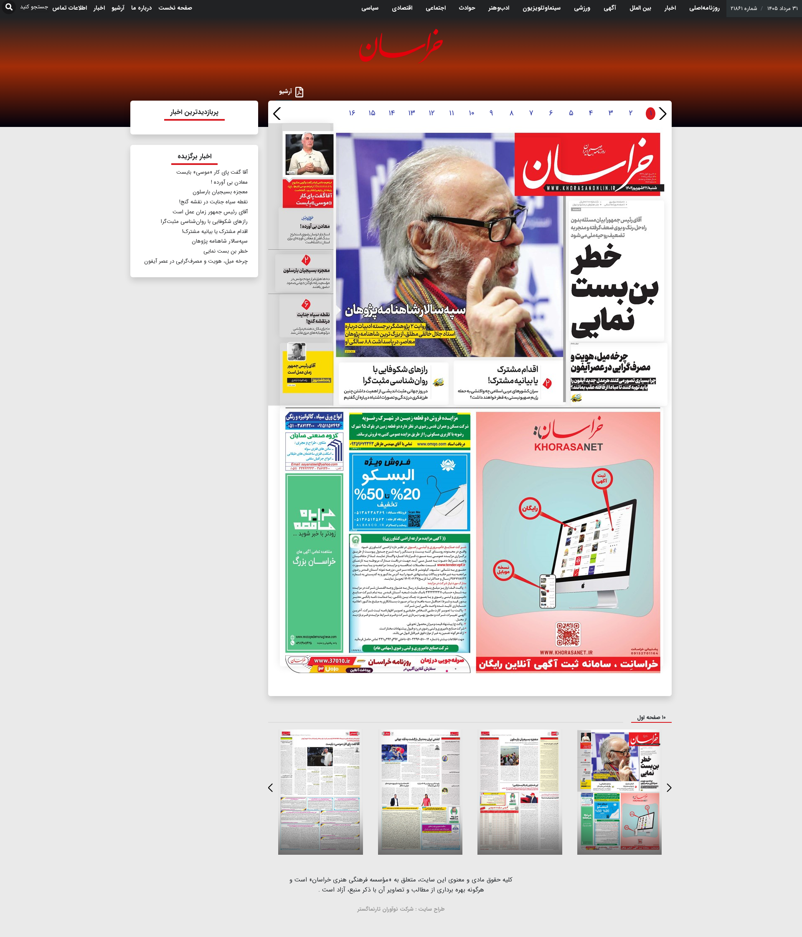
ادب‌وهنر (499, 8)
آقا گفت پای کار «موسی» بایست (212, 172)
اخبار (670, 8)
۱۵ (372, 113)
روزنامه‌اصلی (704, 8)
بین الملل (640, 8)
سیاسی (369, 8)
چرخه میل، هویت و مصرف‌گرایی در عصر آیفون (196, 261)
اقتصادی (402, 8)
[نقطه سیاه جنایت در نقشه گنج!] (305, 315)
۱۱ (451, 113)
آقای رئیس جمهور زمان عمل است (210, 212)
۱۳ (411, 113)
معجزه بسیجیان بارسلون (220, 191)
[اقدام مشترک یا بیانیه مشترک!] (510, 382)
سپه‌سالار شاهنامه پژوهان (220, 241)
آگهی (610, 8)
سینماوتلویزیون (542, 8)
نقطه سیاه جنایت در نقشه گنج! (213, 202)
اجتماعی (436, 8)
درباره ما (141, 8)
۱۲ (432, 113)
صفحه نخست (175, 8)
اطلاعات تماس (69, 8)
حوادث (467, 8)
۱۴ (391, 113)
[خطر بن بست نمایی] (616, 271)
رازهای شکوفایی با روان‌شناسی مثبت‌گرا (204, 221)
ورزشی (582, 8)
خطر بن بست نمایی (225, 251)
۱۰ (472, 113)
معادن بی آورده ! (229, 182)
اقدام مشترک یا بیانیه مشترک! (215, 231)
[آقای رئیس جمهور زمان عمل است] (306, 374)
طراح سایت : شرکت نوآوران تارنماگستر (401, 909)
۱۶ (352, 113)
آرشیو (118, 8)
